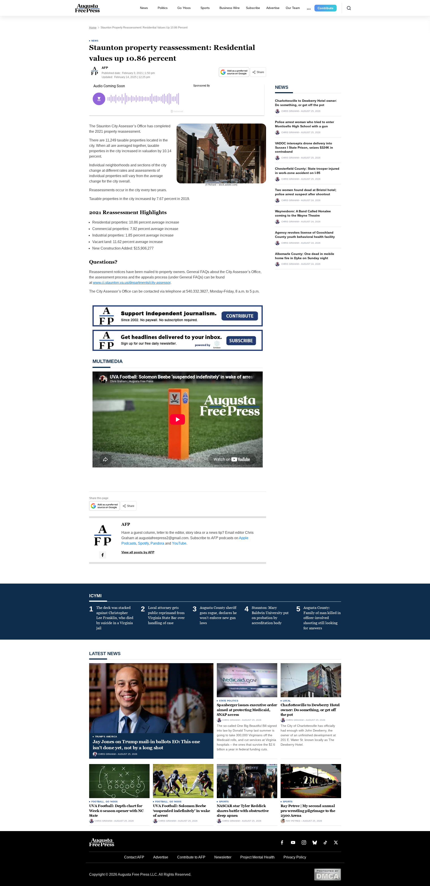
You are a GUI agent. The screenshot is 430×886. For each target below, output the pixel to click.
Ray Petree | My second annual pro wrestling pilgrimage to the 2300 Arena (308, 810)
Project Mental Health (257, 857)
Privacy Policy (295, 857)
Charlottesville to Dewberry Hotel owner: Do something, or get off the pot (310, 710)
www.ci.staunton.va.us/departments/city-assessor (131, 282)
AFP (125, 524)
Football (97, 801)
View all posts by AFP (137, 552)
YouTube (179, 543)
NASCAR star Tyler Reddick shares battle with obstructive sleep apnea (243, 810)
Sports (205, 8)
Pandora (157, 543)
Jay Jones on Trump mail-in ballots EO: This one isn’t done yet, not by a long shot (146, 745)
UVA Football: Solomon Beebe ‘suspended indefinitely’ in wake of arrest (181, 810)
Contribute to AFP (191, 857)
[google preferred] (234, 72)
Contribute (325, 8)
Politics (163, 8)
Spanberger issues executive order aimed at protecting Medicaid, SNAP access (247, 710)
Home (93, 27)
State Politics (229, 700)
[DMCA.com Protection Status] (327, 874)
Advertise (273, 8)
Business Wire (229, 8)
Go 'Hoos (112, 801)
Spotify (143, 543)
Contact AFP (134, 857)
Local (287, 700)
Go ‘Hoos (184, 8)
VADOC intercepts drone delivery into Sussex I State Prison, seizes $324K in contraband (304, 147)
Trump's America (106, 736)
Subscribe (253, 8)
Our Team (293, 8)
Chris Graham (290, 111)
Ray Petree (293, 821)
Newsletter (222, 857)
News (144, 8)
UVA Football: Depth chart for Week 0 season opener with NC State (116, 810)
